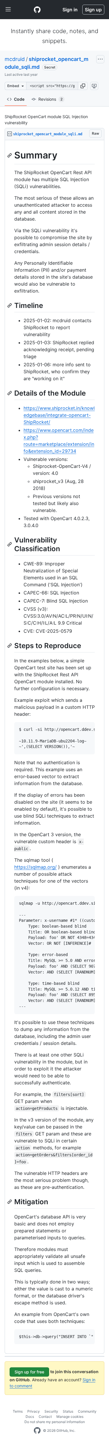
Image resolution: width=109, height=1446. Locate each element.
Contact (45, 1416)
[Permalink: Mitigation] (10, 1202)
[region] (54, 747)
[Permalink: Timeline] (10, 305)
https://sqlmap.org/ (35, 867)
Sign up (93, 9)
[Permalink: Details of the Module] (10, 393)
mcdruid (15, 59)
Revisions (50, 99)
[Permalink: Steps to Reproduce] (10, 645)
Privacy (33, 1411)
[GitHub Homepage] (37, 1430)
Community (87, 1411)
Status (68, 1411)
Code (19, 99)
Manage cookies (69, 1416)
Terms (18, 1411)
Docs (30, 1416)
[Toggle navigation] (8, 9)
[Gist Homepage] (37, 9)
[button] (83, 86)
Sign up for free (29, 1371)
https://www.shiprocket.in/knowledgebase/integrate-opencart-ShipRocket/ (59, 415)
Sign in (70, 9)
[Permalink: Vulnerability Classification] (10, 544)
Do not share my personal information (54, 1422)
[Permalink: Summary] (10, 155)
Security (51, 1411)
